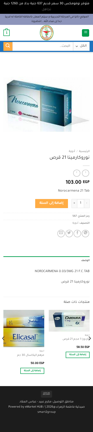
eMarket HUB (34, 407)
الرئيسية (84, 151)
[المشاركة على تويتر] (69, 233)
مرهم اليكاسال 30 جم (30, 355)
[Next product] (85, 173)
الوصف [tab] (85, 260)
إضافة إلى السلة (51, 203)
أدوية (72, 151)
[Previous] (89, 347)
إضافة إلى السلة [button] (77, 355)
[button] (85, 33)
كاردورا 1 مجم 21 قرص (76, 339)
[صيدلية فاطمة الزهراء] (46, 33)
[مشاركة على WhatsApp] (85, 233)
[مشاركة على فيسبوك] (77, 233)
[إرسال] (7, 46)
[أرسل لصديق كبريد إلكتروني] (61, 233)
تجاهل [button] (46, 10)
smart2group (46, 412)
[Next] (3, 347)
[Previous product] (76, 173)
